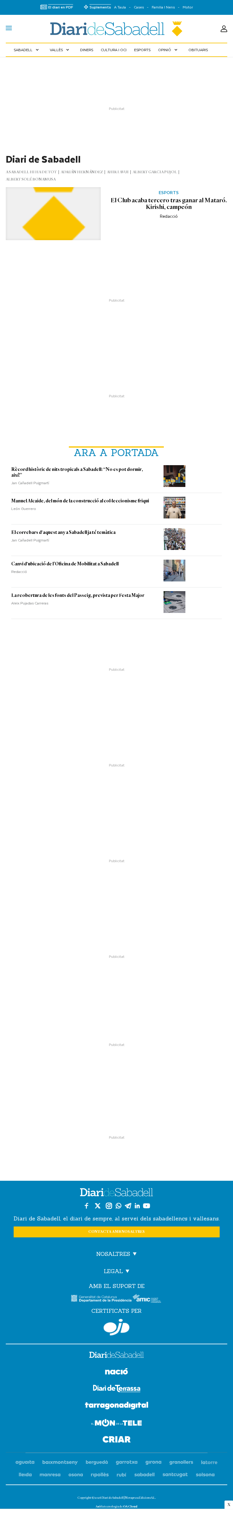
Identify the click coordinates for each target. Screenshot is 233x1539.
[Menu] (9, 28)
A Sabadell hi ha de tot (31, 172)
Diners (86, 50)
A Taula (120, 7)
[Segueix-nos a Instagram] (108, 1205)
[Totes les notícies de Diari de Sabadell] (116, 28)
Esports (142, 50)
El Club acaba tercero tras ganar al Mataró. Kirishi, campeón (168, 203)
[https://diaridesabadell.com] (116, 1356)
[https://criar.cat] (117, 1440)
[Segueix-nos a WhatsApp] (118, 1206)
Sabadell (27, 50)
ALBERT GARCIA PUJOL (155, 172)
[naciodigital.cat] (60, 1462)
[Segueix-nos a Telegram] (128, 1205)
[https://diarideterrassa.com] (116, 1390)
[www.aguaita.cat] (25, 1462)
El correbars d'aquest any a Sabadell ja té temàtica (63, 532)
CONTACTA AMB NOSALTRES (116, 1232)
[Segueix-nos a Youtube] (146, 1205)
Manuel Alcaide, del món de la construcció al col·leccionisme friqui (80, 500)
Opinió (168, 50)
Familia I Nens (163, 7)
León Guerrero (23, 508)
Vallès (60, 50)
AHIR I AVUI (118, 172)
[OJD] (116, 1327)
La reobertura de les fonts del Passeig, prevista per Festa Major (77, 595)
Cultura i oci (114, 50)
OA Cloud (130, 1506)
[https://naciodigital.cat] (116, 1372)
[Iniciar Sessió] (224, 28)
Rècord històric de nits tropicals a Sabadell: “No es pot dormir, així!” (77, 472)
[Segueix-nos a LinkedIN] (137, 1206)
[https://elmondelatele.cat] (116, 1424)
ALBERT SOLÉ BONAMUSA (31, 179)
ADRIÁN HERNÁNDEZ (82, 172)
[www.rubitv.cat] (122, 1475)
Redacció (169, 216)
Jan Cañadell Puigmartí (30, 483)
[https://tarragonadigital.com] (116, 1407)
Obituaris (198, 50)
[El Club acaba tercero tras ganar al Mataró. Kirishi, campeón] (53, 213)
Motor (188, 7)
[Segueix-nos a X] (97, 1205)
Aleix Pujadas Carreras (29, 603)
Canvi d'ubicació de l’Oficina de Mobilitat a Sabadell (65, 563)
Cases (139, 7)
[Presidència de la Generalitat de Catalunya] (101, 1298)
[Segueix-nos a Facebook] (86, 1205)
